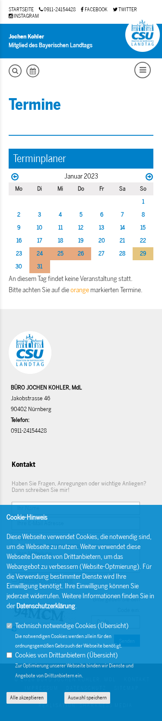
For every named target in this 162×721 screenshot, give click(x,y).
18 (60, 240)
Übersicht (113, 626)
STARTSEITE (21, 9)
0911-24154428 (59, 9)
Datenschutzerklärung (45, 606)
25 (60, 253)
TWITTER (127, 9)
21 (122, 240)
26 (81, 253)
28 (122, 253)
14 (122, 227)
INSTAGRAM (26, 16)
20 (101, 240)
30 (19, 266)
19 (80, 240)
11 (60, 227)
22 (143, 240)
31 (39, 266)
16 (19, 240)
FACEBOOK (96, 9)
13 (101, 227)
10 (39, 227)
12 (80, 227)
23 (19, 253)
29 (143, 253)
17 (39, 240)
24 (40, 253)
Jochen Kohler (26, 36)
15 (143, 227)
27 (101, 253)
